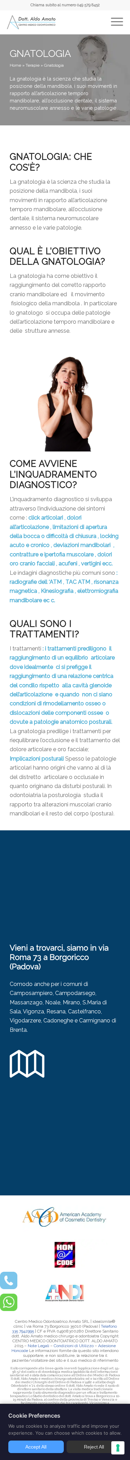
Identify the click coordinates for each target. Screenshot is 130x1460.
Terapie (33, 65)
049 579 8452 (88, 5)
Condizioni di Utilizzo (74, 1345)
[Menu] (117, 16)
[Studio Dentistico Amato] (31, 22)
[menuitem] (117, 16)
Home (15, 65)
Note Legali (38, 1345)
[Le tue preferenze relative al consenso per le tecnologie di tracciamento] (117, 1447)
